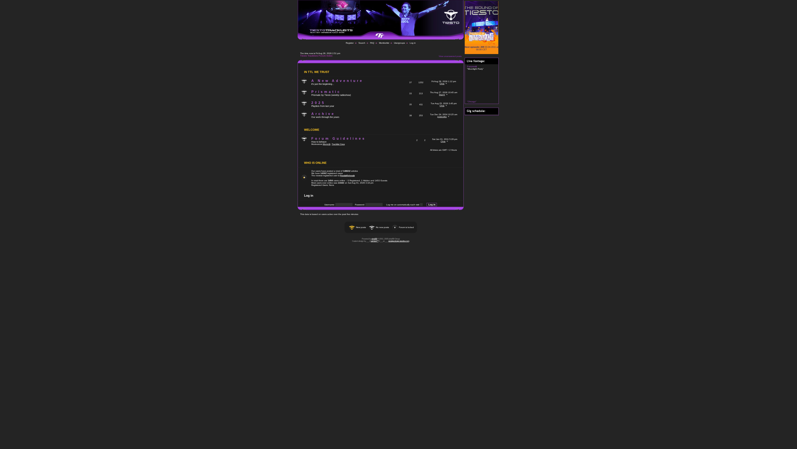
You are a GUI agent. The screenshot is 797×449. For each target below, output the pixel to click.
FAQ (372, 43)
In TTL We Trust (316, 72)
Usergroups (399, 43)
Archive (323, 114)
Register (350, 43)
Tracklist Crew (338, 144)
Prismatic (326, 92)
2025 (318, 103)
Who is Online (315, 162)
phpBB (374, 239)
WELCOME (311, 129)
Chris (442, 84)
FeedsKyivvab (347, 175)
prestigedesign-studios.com (398, 241)
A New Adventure (337, 81)
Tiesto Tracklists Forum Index (316, 55)
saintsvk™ (375, 241)
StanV (442, 95)
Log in (413, 43)
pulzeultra (442, 117)
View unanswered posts (450, 56)
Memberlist (384, 43)
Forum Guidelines (338, 138)
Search (361, 43)
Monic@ (326, 144)
